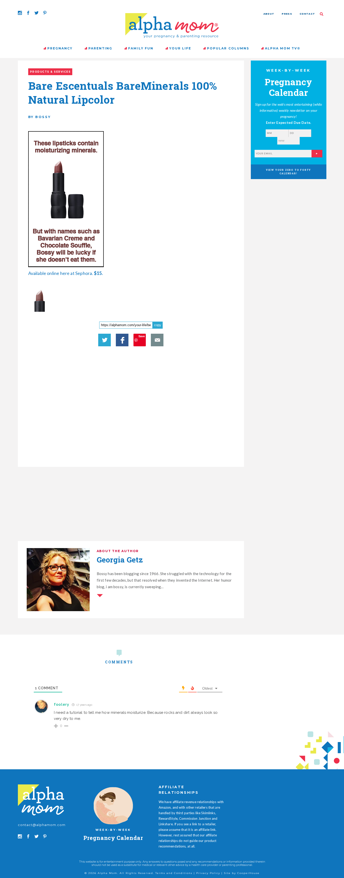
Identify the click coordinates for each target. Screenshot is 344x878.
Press (287, 13)
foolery (61, 704)
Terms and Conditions (173, 873)
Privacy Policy (208, 873)
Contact (307, 13)
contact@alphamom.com (42, 825)
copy (157, 325)
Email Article (157, 340)
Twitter (104, 340)
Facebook (122, 340)
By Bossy (39, 117)
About (268, 13)
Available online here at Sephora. (65, 273)
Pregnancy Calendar (113, 837)
